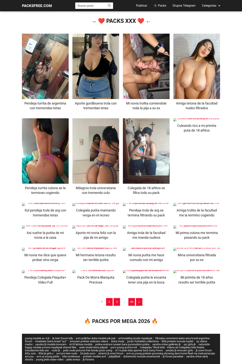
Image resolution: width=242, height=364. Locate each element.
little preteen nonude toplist (177, 341)
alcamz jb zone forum (110, 353)
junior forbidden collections (143, 341)
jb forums (88, 359)
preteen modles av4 (94, 356)
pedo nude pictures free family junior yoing (87, 350)
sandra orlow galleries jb (166, 344)
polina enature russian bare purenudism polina (122, 344)
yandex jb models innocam (50, 344)
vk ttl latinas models (80, 344)
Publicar (141, 5)
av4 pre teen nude (66, 353)
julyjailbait (114, 356)
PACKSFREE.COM (37, 5)
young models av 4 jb (37, 338)
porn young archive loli (124, 347)
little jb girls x (46, 353)
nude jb (56, 350)
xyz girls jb (190, 344)
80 (131, 301)
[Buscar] (109, 5)
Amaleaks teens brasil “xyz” (51, 341)
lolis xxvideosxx (71, 356)
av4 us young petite (47, 356)
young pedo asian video (50, 359)
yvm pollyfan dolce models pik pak (96, 338)
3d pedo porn (87, 353)
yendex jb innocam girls (179, 350)
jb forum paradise (173, 356)
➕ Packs (160, 5)
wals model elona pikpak (93, 347)
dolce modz (117, 341)
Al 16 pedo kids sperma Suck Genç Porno (139, 350)
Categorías (209, 5)
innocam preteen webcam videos (89, 341)
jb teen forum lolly (62, 338)
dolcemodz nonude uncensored (141, 356)
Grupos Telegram (184, 5)
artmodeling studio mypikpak (135, 338)
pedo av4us (73, 359)
